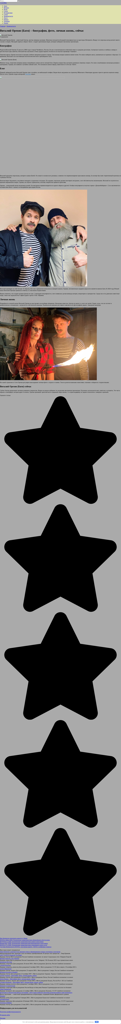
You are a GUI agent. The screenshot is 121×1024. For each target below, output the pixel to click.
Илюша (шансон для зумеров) (9, 958)
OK (97, 1022)
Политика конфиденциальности (10, 1012)
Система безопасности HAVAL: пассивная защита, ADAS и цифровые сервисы (25, 947)
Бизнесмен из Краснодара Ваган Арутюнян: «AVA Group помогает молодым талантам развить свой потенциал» (36, 992)
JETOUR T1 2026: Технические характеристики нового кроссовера (21, 942)
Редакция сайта (5, 1015)
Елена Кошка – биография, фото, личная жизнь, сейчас (17, 979)
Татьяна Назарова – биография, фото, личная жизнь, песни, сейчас (21, 982)
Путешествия (8, 13)
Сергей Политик (5, 965)
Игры (5, 9)
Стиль (6, 11)
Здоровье (7, 21)
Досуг (6, 18)
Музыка (6, 8)
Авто (5, 6)
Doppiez (2, 996)
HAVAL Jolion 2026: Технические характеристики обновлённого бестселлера (25, 940)
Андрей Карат (4, 999)
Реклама (2, 1018)
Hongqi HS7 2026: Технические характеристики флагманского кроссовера (24, 943)
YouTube (28, 74)
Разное (6, 23)
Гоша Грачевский (5, 989)
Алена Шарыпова (5, 969)
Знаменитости (8, 16)
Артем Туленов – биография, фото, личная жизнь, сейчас (18, 975)
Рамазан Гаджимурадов (7, 986)
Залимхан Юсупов (6, 962)
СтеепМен (3, 3)
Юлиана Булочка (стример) (8, 972)
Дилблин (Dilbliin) (6, 1003)
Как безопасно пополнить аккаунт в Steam (13, 938)
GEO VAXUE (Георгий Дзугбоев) (11, 955)
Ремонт (6, 19)
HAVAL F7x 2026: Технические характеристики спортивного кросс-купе (23, 945)
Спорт (6, 14)
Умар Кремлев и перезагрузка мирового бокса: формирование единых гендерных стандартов (30, 952)
